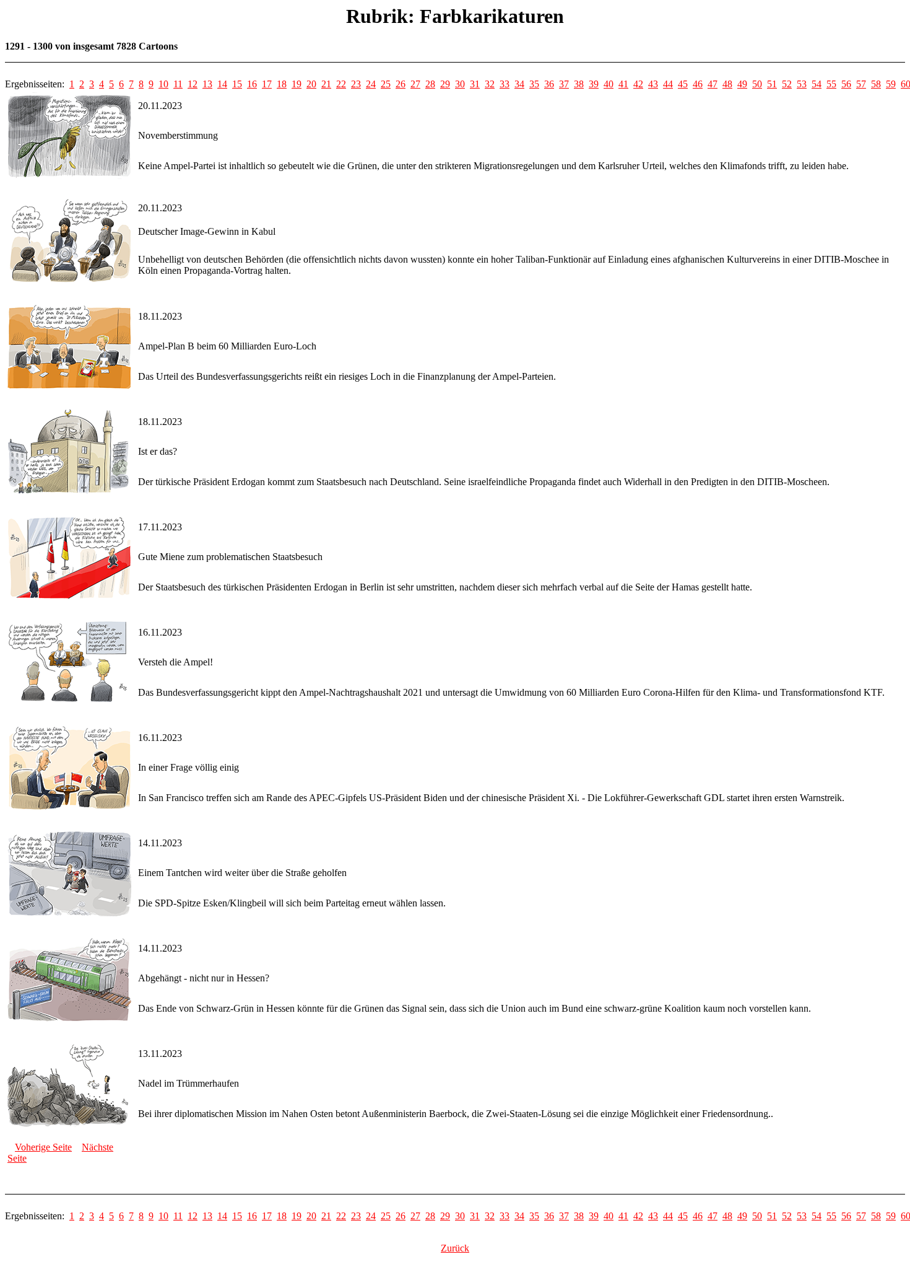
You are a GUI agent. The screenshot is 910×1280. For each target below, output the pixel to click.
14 (222, 84)
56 (846, 84)
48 (727, 84)
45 (683, 84)
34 (519, 84)
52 (787, 84)
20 (311, 84)
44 (668, 84)
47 (712, 84)
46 (698, 84)
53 (802, 84)
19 (296, 84)
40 (608, 84)
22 (341, 84)
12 (192, 84)
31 (475, 84)
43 (653, 84)
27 (415, 84)
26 (400, 84)
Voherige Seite (43, 1147)
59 (891, 84)
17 (267, 84)
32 (490, 84)
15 (237, 84)
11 (178, 84)
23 (356, 84)
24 (371, 84)
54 (816, 84)
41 (623, 84)
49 (742, 84)
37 (564, 84)
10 (163, 84)
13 (207, 84)
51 (772, 84)
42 (638, 84)
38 (579, 84)
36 (549, 84)
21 (326, 84)
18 (282, 84)
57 (861, 84)
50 (757, 84)
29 (445, 84)
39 (594, 84)
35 (534, 84)
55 (831, 84)
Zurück (455, 1248)
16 (252, 84)
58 (876, 84)
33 (504, 84)
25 (386, 84)
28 (430, 84)
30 (460, 84)
